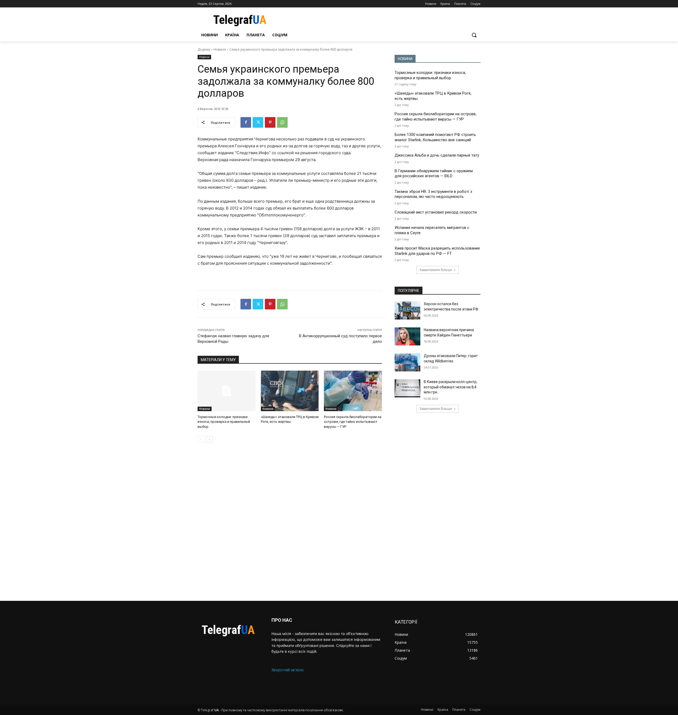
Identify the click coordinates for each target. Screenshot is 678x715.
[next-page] (209, 439)
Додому (204, 49)
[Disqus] (290, 522)
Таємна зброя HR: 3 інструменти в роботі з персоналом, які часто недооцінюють (433, 194)
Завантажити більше (435, 270)
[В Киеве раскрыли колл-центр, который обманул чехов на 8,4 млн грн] (407, 388)
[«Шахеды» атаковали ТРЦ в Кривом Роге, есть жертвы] (290, 391)
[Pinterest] (270, 122)
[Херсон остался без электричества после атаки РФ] (407, 310)
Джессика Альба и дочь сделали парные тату (437, 155)
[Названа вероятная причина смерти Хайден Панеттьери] (407, 336)
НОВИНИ (405, 59)
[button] (474, 35)
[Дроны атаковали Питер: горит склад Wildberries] (407, 362)
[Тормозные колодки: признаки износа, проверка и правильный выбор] (227, 391)
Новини (219, 49)
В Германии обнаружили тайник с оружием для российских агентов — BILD (434, 173)
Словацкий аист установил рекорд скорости (436, 212)
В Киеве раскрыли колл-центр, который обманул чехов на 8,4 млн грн (450, 387)
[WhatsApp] (282, 122)
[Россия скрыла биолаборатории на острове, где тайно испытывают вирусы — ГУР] (353, 391)
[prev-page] (201, 439)
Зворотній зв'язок (287, 669)
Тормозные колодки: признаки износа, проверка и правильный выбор (224, 421)
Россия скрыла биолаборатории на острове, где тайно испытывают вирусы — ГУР (352, 421)
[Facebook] (245, 122)
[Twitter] (258, 122)
